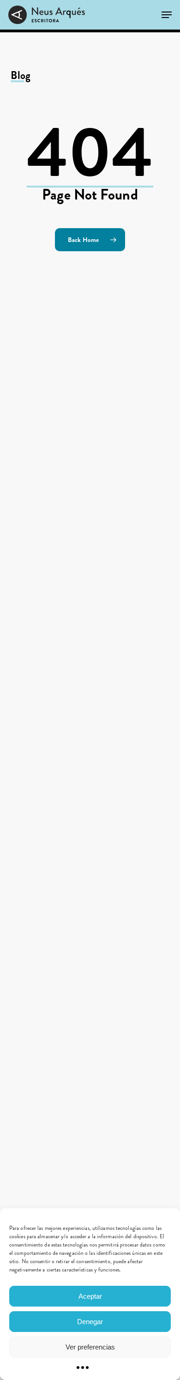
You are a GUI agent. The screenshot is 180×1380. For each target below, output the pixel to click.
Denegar (90, 1322)
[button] (167, 14)
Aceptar (90, 1296)
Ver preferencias (90, 1347)
